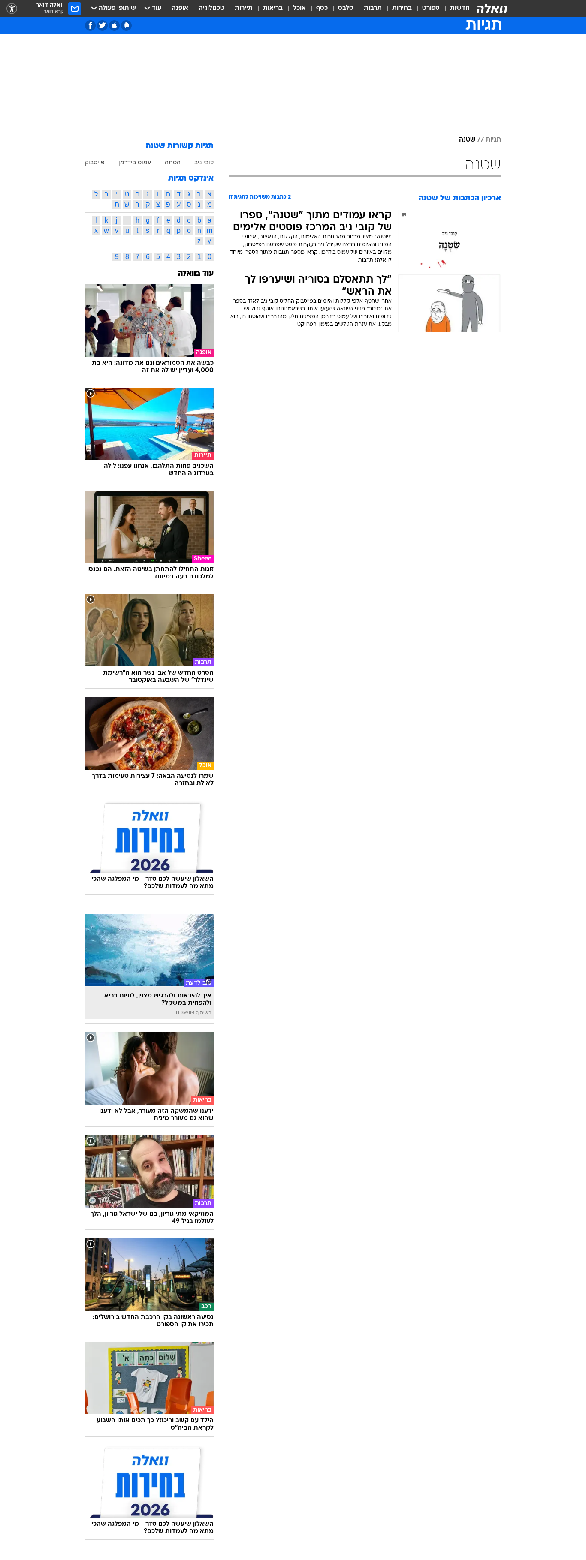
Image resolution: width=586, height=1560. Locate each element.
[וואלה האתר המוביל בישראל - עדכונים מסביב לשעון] (492, 8)
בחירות (402, 8)
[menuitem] (455, 8)
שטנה (467, 139)
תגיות (493, 139)
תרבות (373, 8)
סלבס (345, 8)
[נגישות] (11, 8)
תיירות (244, 8)
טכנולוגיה (211, 8)
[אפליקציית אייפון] (114, 25)
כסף (322, 8)
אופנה (180, 8)
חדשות (460, 8)
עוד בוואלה (196, 273)
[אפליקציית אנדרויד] (126, 25)
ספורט (431, 8)
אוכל (299, 8)
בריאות (273, 8)
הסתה (173, 162)
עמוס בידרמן (134, 162)
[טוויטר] (102, 25)
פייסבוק (95, 162)
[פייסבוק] (90, 25)
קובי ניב (204, 162)
